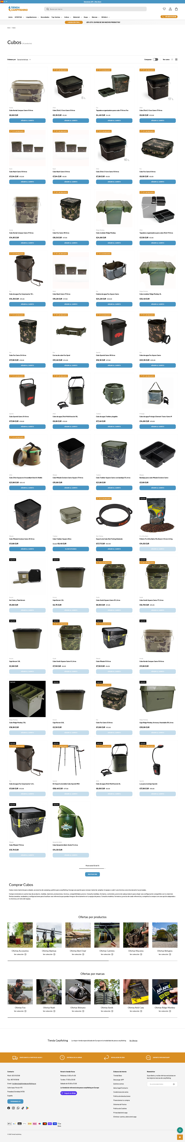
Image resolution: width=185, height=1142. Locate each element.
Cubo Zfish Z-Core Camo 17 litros (150, 110)
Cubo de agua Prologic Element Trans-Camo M (155, 416)
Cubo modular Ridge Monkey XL (150, 294)
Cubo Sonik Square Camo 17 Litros (151, 600)
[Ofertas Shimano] (78, 991)
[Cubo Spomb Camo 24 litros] (27, 393)
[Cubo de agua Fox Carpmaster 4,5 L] (27, 760)
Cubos (13, 27)
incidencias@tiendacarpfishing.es (24, 1083)
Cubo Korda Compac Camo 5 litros (21, 110)
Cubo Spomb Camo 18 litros (105, 355)
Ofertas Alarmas (49, 951)
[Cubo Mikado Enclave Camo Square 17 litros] (71, 454)
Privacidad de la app (120, 1113)
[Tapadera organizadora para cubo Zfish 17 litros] (157, 209)
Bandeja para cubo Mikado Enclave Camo (153, 478)
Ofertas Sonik (107, 1007)
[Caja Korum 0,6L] (71, 699)
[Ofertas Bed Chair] (78, 935)
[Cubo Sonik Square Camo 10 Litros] (114, 576)
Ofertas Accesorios (20, 951)
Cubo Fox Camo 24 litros (17, 355)
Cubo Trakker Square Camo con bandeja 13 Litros (113, 478)
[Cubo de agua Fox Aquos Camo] (157, 332)
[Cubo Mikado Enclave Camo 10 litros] (27, 515)
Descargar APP (118, 1080)
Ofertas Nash (49, 1007)
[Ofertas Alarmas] (49, 935)
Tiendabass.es (15, 1101)
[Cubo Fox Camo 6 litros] (157, 148)
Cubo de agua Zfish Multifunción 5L (108, 784)
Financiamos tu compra (121, 1100)
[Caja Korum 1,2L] (71, 576)
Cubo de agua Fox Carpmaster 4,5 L (21, 784)
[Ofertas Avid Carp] (135, 991)
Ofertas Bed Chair (78, 951)
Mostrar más (92, 874)
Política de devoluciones (121, 1096)
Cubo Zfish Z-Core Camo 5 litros (64, 110)
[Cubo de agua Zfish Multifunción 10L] (71, 393)
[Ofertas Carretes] (107, 935)
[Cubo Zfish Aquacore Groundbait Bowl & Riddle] (27, 454)
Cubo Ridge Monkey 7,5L (17, 722)
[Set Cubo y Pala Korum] (27, 576)
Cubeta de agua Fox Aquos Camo (107, 294)
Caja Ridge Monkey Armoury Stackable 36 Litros (156, 722)
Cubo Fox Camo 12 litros (104, 722)
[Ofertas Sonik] (107, 991)
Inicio (8, 27)
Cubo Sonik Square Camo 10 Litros (108, 600)
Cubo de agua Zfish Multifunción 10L (65, 416)
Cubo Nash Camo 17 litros (61, 294)
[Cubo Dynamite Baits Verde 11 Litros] (71, 821)
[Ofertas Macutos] (135, 935)
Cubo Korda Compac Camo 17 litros (21, 233)
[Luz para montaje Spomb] (157, 760)
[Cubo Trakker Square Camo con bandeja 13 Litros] (114, 454)
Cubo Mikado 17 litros (16, 845)
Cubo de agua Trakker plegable (107, 416)
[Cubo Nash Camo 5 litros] (71, 148)
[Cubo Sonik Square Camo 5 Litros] (71, 638)
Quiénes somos (118, 1084)
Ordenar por (11, 59)
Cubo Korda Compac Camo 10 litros (151, 661)
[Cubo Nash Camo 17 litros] (71, 270)
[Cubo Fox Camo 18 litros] (71, 209)
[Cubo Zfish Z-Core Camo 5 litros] (71, 87)
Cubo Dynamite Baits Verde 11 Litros (65, 845)
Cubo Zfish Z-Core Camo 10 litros (107, 172)
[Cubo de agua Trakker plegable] (114, 393)
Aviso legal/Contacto (120, 1088)
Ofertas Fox (20, 1007)
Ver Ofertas (133, 1041)
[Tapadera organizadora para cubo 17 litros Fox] (114, 87)
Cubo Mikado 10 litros (103, 661)
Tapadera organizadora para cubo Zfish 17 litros (156, 233)
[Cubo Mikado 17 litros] (27, 821)
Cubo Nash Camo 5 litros (61, 172)
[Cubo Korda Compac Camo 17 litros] (27, 209)
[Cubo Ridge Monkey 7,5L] (27, 699)
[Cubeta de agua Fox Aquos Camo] (114, 270)
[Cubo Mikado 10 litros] (114, 638)
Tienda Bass (117, 1075)
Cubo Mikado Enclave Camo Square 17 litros (68, 478)
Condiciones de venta (120, 1092)
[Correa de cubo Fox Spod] (71, 332)
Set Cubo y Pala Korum (17, 600)
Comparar (148, 59)
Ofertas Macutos (135, 951)
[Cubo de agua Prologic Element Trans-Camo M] (157, 393)
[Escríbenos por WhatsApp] (180, 1130)
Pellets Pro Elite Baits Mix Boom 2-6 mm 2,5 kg (155, 539)
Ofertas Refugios (164, 951)
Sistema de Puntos (119, 1104)
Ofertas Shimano (78, 1007)
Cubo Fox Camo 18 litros (61, 233)
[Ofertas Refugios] (165, 935)
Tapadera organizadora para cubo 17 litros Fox (112, 110)
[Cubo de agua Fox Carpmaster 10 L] (27, 270)
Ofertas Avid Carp (136, 1007)
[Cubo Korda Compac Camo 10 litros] (157, 638)
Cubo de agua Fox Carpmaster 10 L (21, 294)
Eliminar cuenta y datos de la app (124, 1117)
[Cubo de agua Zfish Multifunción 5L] (114, 760)
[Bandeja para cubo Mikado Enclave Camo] (157, 454)
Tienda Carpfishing (16, 1134)
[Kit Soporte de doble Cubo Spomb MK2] (71, 760)
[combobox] (95, 9)
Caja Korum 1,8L (14, 661)
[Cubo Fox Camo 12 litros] (114, 699)
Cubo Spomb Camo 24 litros (19, 416)
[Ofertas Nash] (49, 991)
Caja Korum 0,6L (58, 722)
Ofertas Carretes (107, 951)
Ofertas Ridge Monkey (165, 1007)
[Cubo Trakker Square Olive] (71, 515)
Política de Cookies (120, 1108)
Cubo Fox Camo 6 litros (147, 172)
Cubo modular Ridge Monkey (106, 233)
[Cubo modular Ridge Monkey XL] (157, 270)
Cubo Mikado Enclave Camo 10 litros (21, 539)
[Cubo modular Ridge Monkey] (114, 209)
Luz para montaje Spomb (148, 784)
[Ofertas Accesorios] (20, 935)
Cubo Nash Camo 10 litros (18, 172)
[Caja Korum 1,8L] (27, 638)
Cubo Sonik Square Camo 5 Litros (64, 661)
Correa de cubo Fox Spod (61, 355)
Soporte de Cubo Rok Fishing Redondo (109, 539)
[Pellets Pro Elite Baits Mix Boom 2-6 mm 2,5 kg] (157, 515)
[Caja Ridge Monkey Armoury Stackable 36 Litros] (157, 699)
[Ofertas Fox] (20, 991)
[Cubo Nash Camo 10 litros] (27, 148)
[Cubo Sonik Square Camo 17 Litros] (157, 576)
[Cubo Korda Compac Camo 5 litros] (27, 87)
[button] (176, 9)
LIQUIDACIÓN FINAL (74, 22)
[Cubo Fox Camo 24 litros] (27, 332)
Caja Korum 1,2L (58, 600)
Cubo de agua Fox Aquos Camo (150, 355)
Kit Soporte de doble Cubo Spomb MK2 (66, 784)
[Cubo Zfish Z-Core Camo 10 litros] (114, 148)
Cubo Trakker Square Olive (62, 539)
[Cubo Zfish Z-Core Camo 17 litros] (157, 87)
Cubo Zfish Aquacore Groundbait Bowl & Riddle (25, 478)
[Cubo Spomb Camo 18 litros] (114, 332)
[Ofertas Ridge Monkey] (165, 991)
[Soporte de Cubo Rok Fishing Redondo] (114, 515)
